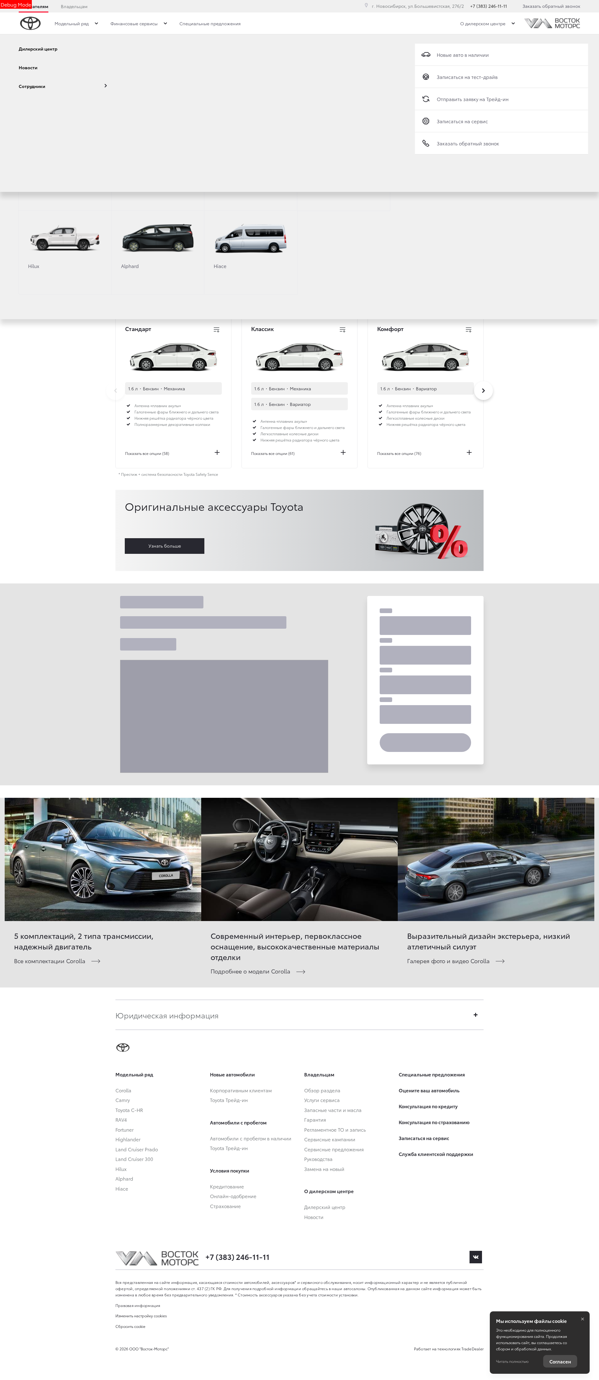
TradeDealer (472, 1348)
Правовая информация (137, 1305)
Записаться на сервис (462, 121)
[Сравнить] (216, 329)
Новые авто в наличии (463, 54)
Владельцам (74, 6)
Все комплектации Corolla (49, 960)
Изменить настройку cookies (141, 1315)
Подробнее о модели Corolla (250, 971)
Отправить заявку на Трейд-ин (473, 98)
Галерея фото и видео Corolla (448, 960)
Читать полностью (512, 1361)
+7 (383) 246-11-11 (488, 6)
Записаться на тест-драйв (467, 76)
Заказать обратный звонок (551, 6)
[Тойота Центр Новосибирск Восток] (552, 23)
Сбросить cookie (130, 1326)
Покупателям (33, 6)
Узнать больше (165, 546)
